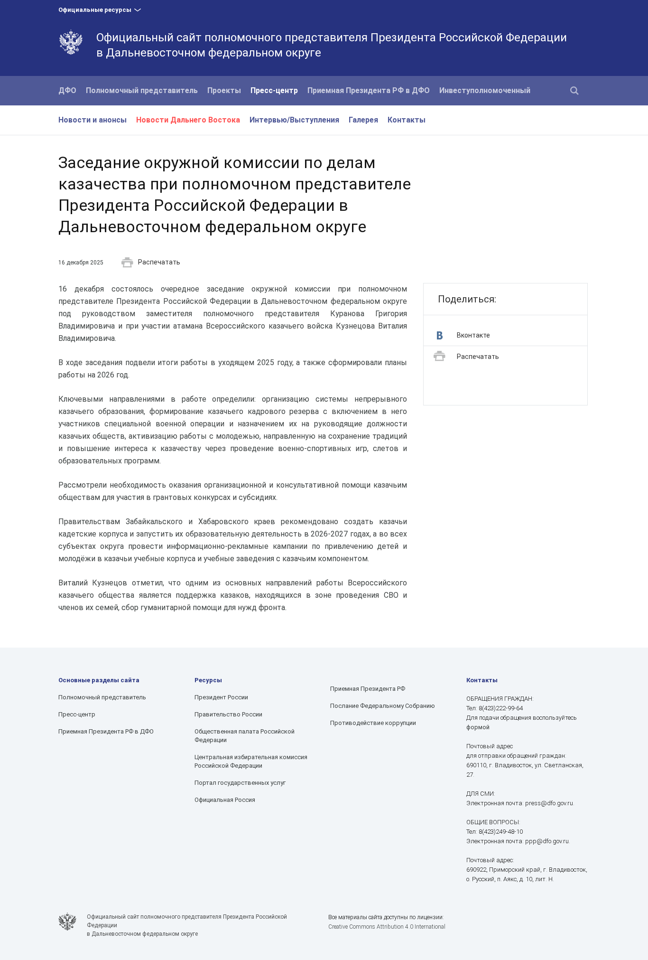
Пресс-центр (274, 90)
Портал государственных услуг (240, 782)
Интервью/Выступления (294, 119)
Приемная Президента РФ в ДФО (368, 90)
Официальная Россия (224, 799)
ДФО (67, 90)
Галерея (363, 119)
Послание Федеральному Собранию (382, 705)
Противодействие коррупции (373, 722)
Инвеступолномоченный (484, 90)
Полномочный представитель (142, 90)
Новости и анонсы (92, 119)
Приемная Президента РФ (367, 688)
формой (478, 727)
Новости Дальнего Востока (188, 119)
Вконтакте (473, 335)
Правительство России (228, 714)
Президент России (221, 697)
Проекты (224, 90)
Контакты (407, 119)
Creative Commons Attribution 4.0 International (386, 926)
